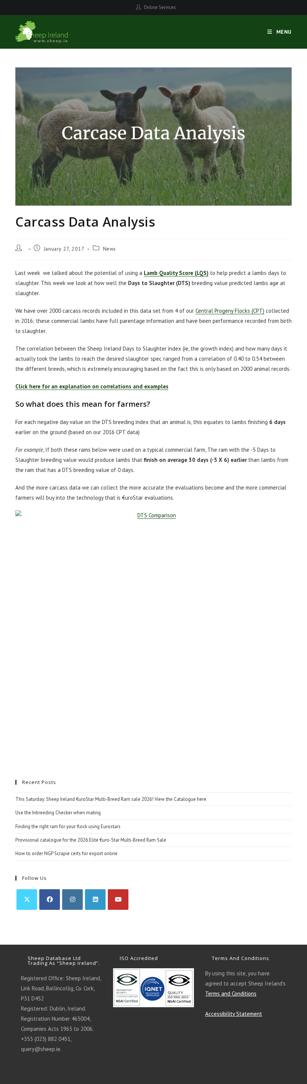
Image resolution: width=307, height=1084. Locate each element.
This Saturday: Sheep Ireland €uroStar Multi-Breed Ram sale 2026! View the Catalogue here (110, 799)
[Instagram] (72, 899)
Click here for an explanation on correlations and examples (91, 386)
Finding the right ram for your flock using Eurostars (68, 826)
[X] (26, 899)
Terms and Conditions (230, 993)
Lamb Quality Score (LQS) (176, 272)
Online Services (160, 7)
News (109, 248)
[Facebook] (49, 899)
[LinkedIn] (95, 899)
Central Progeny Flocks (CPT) (229, 310)
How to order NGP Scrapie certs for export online (66, 853)
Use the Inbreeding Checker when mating (58, 812)
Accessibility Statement (233, 1013)
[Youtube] (118, 899)
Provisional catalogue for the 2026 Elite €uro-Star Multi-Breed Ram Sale (90, 840)
